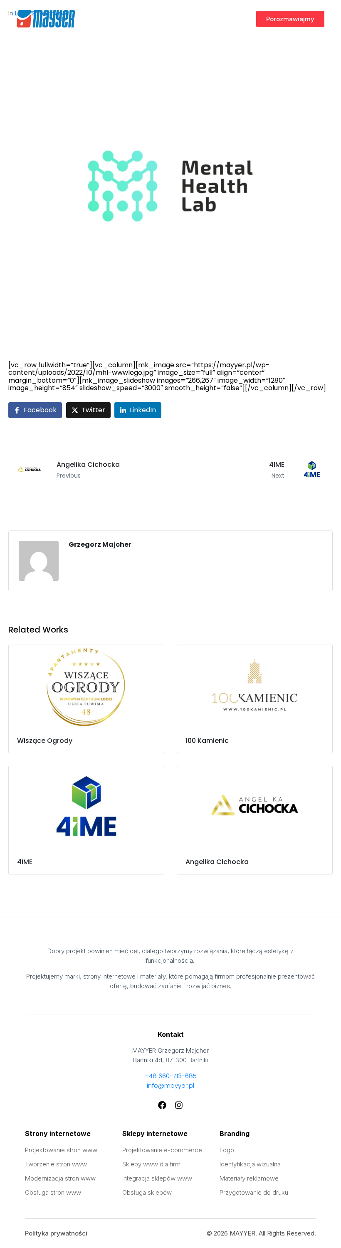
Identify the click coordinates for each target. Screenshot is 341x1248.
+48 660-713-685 (171, 1075)
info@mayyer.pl (170, 1085)
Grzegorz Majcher (100, 544)
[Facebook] (162, 1105)
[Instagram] (178, 1105)
